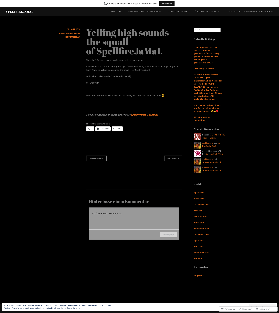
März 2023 (199, 199)
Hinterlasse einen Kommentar (69, 35)
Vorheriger (96, 158)
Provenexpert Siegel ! (204, 69)
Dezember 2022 (201, 204)
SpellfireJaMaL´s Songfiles (144, 115)
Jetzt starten (167, 3)
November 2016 (201, 252)
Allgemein (199, 275)
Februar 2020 (200, 216)
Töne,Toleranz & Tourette (206, 11)
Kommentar (168, 234)
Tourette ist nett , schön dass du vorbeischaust (249, 11)
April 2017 (199, 240)
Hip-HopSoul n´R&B (211, 144)
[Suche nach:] (207, 29)
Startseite (116, 11)
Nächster (173, 158)
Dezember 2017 (201, 234)
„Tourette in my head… (212, 162)
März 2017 (199, 246)
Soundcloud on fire (177, 11)
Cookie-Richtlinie (73, 308)
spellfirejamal (19, 11)
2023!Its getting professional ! (202, 119)
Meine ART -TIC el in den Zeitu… (213, 136)
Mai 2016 (198, 258)
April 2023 (199, 193)
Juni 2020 (198, 210)
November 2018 (201, 228)
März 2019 (199, 222)
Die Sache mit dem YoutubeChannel (144, 11)
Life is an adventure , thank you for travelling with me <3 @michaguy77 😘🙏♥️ (207, 108)
